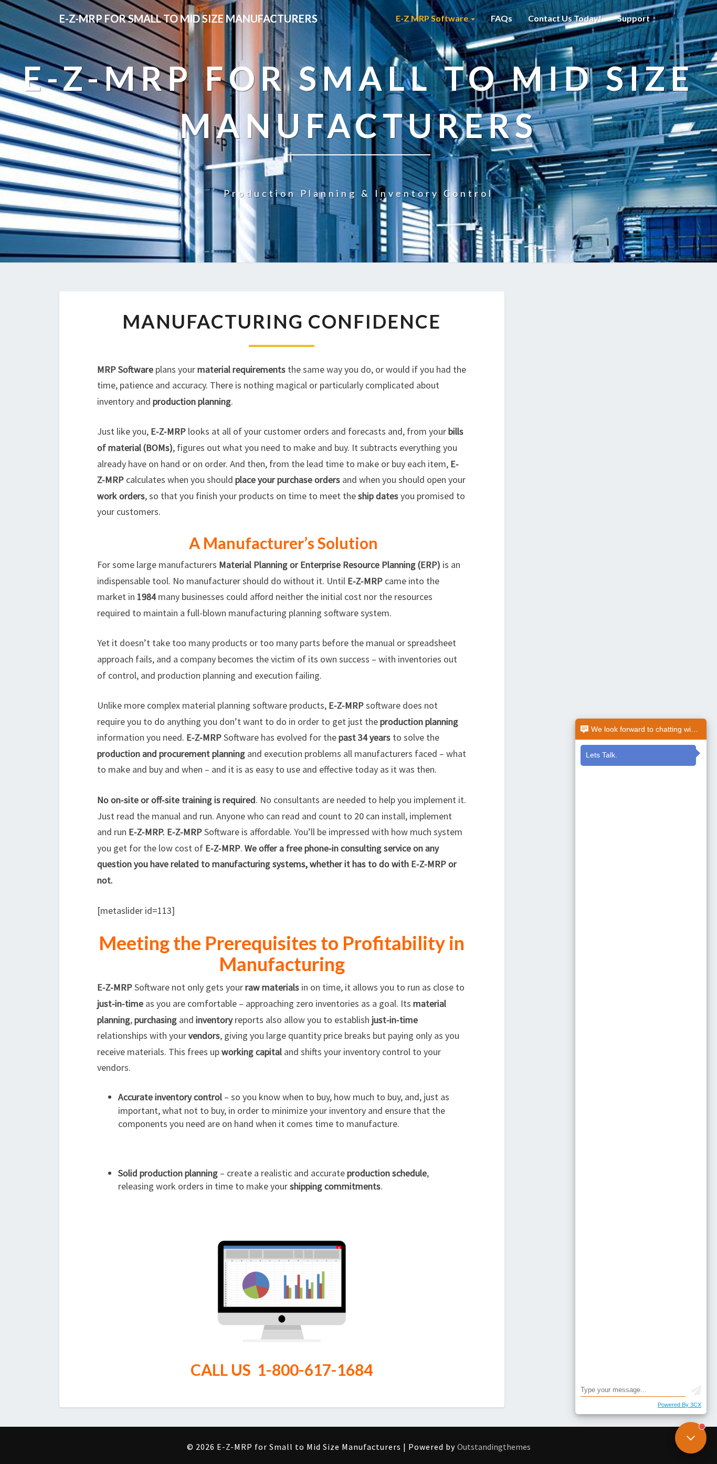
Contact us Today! (565, 18)
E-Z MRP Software (433, 18)
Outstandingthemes (494, 1446)
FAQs (501, 18)
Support (633, 18)
